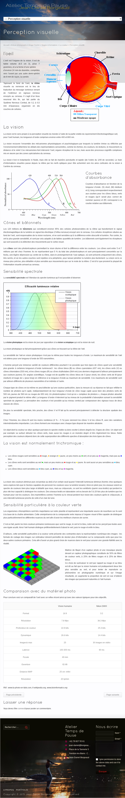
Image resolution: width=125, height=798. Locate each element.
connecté (22, 708)
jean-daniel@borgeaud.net (81, 745)
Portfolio (22, 790)
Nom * (117, 733)
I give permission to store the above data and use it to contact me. (108, 762)
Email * (118, 739)
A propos (8, 790)
